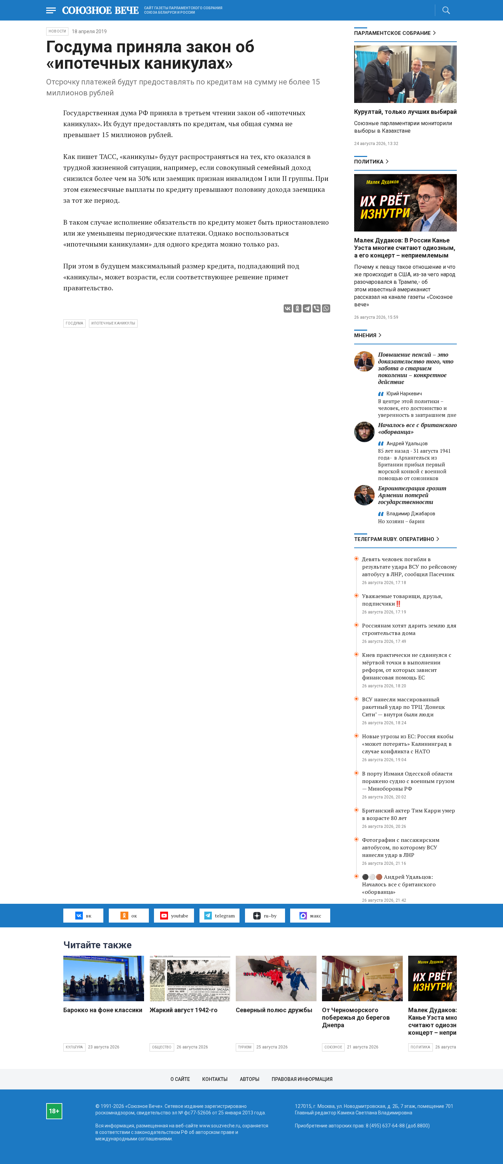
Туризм (245, 1047)
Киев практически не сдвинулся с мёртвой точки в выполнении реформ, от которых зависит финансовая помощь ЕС (406, 666)
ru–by (270, 915)
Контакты (215, 1079)
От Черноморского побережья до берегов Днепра (356, 1017)
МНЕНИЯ (365, 335)
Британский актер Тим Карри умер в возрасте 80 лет (408, 814)
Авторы (249, 1079)
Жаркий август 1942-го (184, 1010)
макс (315, 915)
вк (88, 915)
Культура (74, 1047)
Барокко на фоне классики (102, 1010)
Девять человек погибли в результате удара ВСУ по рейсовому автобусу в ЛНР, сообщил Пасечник (409, 566)
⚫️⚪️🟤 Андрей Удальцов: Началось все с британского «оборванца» (399, 884)
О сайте (180, 1079)
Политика (369, 162)
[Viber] (316, 308)
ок (134, 915)
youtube (179, 915)
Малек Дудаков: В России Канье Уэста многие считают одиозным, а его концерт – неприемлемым (404, 248)
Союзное (333, 1047)
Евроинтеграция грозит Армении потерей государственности (412, 495)
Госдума (74, 323)
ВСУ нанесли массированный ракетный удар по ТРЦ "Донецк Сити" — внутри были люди (403, 707)
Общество (162, 1047)
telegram (225, 915)
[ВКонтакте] (288, 308)
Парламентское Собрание (392, 33)
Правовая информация (302, 1079)
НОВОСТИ (57, 31)
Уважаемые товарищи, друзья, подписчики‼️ (402, 599)
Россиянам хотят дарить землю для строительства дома (409, 629)
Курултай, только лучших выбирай (405, 111)
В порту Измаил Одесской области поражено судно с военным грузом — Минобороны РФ (408, 781)
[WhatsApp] (326, 308)
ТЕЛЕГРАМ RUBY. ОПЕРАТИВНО (394, 539)
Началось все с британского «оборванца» (417, 428)
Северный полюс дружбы (274, 1010)
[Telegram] (307, 308)
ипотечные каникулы (113, 323)
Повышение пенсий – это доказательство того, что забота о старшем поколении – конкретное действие (415, 368)
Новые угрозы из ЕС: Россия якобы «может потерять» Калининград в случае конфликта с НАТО (407, 743)
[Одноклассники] (297, 308)
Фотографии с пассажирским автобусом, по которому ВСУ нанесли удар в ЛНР (400, 847)
